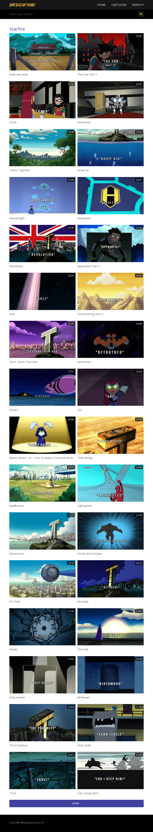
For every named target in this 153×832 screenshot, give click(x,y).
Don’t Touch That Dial (23, 362)
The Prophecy (18, 745)
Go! (79, 410)
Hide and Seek (18, 74)
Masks (13, 649)
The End (82, 649)
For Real (14, 601)
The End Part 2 (87, 74)
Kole (12, 314)
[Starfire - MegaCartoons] (22, 4)
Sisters (13, 410)
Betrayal (82, 601)
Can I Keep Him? (88, 793)
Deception (84, 218)
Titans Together (19, 170)
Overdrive (83, 122)
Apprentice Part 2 (88, 266)
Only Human (17, 697)
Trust (12, 793)
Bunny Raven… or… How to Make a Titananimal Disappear (46, 458)
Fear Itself (84, 745)
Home (101, 5)
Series (137, 5)
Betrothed (84, 362)
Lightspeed (84, 505)
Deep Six (83, 170)
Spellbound (16, 505)
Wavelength (17, 218)
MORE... (76, 803)
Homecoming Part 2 (90, 314)
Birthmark (83, 697)
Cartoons (119, 5)
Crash (13, 122)
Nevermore (16, 553)
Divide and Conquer (89, 553)
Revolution (16, 266)
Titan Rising (84, 458)
